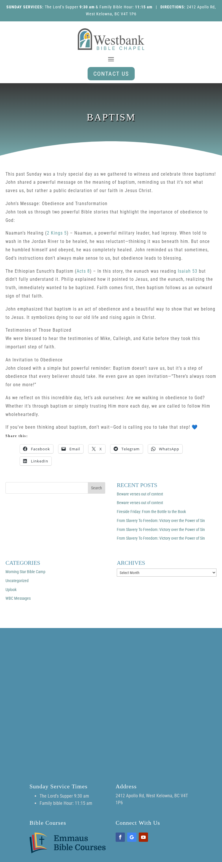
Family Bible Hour (116, 7)
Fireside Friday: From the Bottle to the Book (151, 511)
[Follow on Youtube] (143, 837)
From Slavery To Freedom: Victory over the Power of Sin (161, 520)
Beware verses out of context (140, 494)
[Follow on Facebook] (120, 837)
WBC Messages (18, 598)
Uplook (10, 589)
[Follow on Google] (131, 837)
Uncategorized (17, 580)
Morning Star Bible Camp (25, 571)
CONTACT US (111, 73)
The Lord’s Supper (61, 7)
